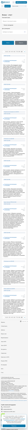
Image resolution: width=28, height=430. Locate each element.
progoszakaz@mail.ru (7, 409)
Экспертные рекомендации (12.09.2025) (10, 296)
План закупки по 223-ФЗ (9, 288)
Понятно (14, 426)
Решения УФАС (4, 360)
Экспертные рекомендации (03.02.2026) (10, 209)
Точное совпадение (8, 25)
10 (21, 51)
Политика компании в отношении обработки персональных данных (14, 400)
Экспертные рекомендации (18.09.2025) (10, 238)
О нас (2, 372)
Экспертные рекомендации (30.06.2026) (10, 89)
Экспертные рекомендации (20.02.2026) (10, 166)
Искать (8, 42)
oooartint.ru (3, 428)
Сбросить (21, 42)
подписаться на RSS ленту (9, 411)
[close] (27, 321)
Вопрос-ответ (4, 333)
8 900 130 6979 (6, 407)
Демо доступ (7, 6)
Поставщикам (4, 364)
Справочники (3, 353)
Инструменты (4, 349)
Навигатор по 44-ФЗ (5, 357)
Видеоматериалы (4, 337)
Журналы (3, 322)
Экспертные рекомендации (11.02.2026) (10, 185)
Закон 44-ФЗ (3, 341)
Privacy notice (24, 321)
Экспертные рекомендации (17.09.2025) (10, 266)
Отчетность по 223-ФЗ (9, 138)
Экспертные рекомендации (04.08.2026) (10, 61)
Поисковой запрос (6, 17)
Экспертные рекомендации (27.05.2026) (10, 118)
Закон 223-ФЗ (4, 345)
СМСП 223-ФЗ (7, 55)
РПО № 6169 (11, 390)
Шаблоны (3, 330)
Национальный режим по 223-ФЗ (11, 111)
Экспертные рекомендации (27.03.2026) (10, 145)
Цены (2, 368)
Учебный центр (4, 326)
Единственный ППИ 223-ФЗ (10, 202)
